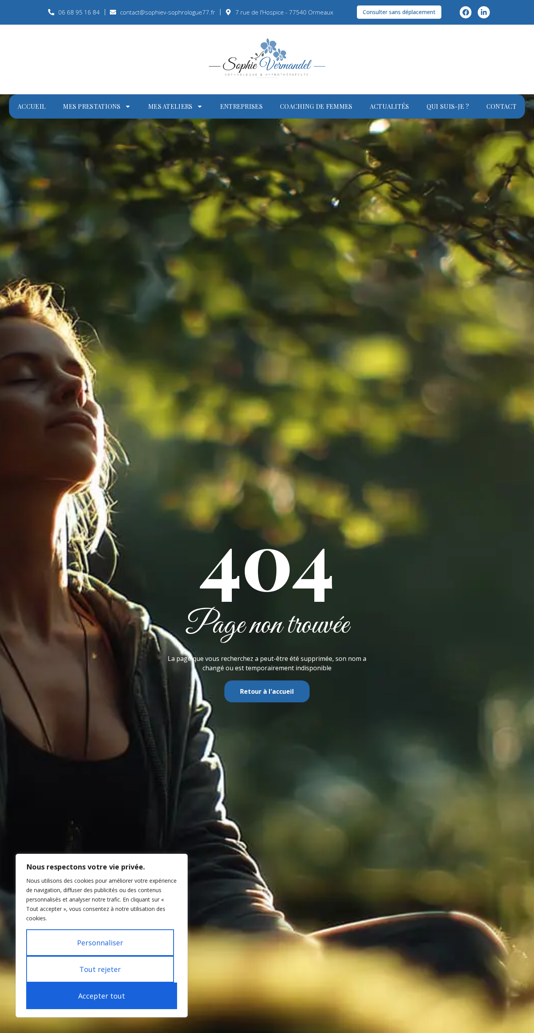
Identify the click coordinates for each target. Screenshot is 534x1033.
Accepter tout (101, 996)
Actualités (389, 106)
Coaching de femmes (316, 106)
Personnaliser (100, 942)
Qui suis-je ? (447, 106)
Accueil (32, 106)
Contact (501, 106)
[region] (102, 935)
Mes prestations (92, 106)
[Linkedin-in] (484, 12)
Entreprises (241, 106)
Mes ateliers (170, 106)
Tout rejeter (100, 969)
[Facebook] (466, 12)
